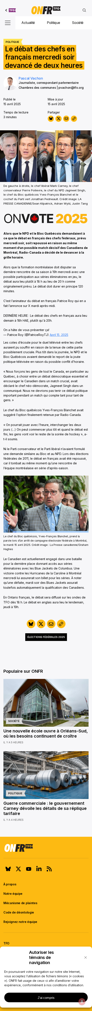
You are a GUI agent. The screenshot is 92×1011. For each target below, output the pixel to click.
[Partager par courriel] (66, 119)
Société (77, 22)
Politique (53, 22)
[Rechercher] (84, 10)
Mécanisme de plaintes (20, 903)
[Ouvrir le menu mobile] (7, 23)
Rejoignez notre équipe (20, 922)
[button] (85, 957)
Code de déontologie (18, 912)
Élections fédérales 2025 (46, 637)
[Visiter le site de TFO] (10, 10)
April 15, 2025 (59, 335)
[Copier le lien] (74, 119)
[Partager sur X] (58, 119)
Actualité (28, 22)
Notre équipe (12, 893)
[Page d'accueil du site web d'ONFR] (46, 10)
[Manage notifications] (82, 1001)
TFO (6, 943)
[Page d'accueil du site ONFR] (46, 848)
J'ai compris (46, 997)
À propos (9, 884)
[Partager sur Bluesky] (51, 119)
